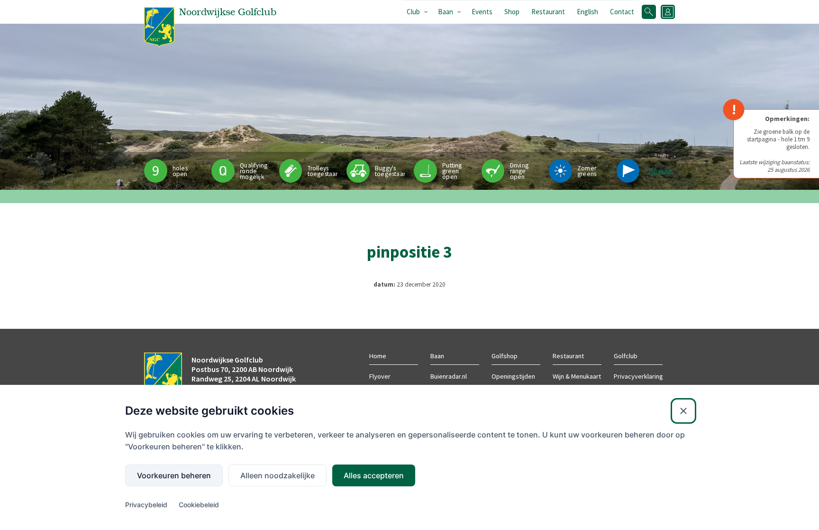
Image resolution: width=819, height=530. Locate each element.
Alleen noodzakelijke (277, 475)
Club (413, 11)
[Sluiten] (683, 410)
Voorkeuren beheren (174, 475)
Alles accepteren (374, 475)
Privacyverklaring (638, 376)
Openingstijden (513, 376)
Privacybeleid (146, 505)
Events (482, 11)
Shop (511, 11)
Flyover (380, 376)
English (587, 11)
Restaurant (548, 11)
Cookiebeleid (199, 505)
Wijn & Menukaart (577, 376)
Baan (445, 11)
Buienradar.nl (448, 376)
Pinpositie (659, 171)
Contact (622, 11)
